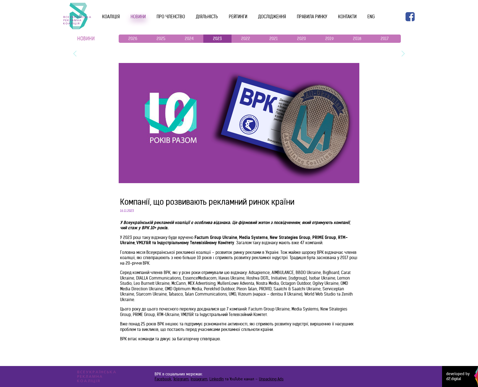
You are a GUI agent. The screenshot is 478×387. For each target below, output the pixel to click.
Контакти (347, 16)
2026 (132, 38)
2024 (189, 38)
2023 (217, 38)
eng (371, 16)
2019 (329, 38)
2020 (301, 38)
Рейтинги (238, 16)
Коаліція (111, 16)
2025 (161, 38)
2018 (357, 38)
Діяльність (207, 16)
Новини (138, 16)
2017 (385, 38)
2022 (245, 38)
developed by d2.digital (458, 376)
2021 (273, 38)
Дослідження (272, 16)
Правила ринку (312, 16)
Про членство (171, 16)
